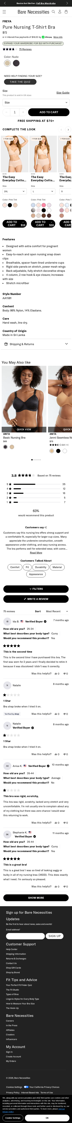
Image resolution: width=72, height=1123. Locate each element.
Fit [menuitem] (27, 567)
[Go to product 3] (36, 459)
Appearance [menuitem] (36, 574)
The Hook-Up (12, 1008)
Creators (10, 1034)
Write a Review (43, 600)
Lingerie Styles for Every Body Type (22, 999)
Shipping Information (16, 954)
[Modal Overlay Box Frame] (29, 80)
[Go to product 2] (34, 459)
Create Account (13, 1056)
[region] (36, 1109)
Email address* (13, 929)
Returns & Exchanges (16, 958)
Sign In (9, 1052)
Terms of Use (47, 1092)
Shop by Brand (13, 972)
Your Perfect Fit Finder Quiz (19, 985)
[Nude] (7, 65)
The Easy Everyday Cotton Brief (42, 178)
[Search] (53, 11)
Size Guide (62, 92)
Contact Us (11, 963)
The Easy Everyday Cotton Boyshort (14, 178)
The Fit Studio (12, 989)
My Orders (11, 1061)
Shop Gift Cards (13, 967)
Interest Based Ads (30, 1092)
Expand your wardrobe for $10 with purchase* (33, 43)
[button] (3, 11)
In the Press (11, 1025)
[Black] (16, 65)
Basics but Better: (36, 3)
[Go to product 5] (40, 459)
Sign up (55, 936)
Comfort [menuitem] (14, 567)
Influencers (11, 1039)
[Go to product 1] (32, 459)
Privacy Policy (12, 1092)
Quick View (24, 429)
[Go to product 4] (38, 459)
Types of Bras (12, 994)
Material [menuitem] (57, 567)
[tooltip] (45, 527)
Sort (38, 611)
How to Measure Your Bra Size (20, 1003)
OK (47, 1118)
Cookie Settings (12, 1118)
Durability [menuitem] (40, 567)
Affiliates (10, 1030)
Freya (7, 21)
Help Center (11, 949)
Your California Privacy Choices (44, 1087)
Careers (10, 1020)
